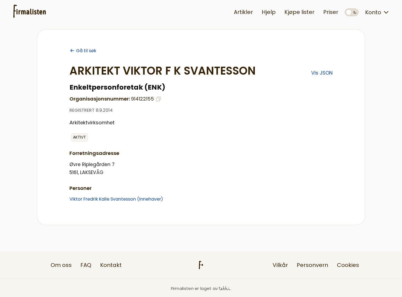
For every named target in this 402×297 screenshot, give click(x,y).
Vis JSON (322, 72)
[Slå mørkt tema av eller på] (352, 12)
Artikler (243, 12)
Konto (373, 12)
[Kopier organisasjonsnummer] (158, 99)
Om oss (61, 265)
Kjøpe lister (299, 12)
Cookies (348, 265)
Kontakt (111, 265)
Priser (330, 12)
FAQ (85, 265)
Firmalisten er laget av (194, 288)
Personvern (312, 265)
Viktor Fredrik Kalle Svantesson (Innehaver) (116, 199)
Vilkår (280, 265)
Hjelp (269, 12)
